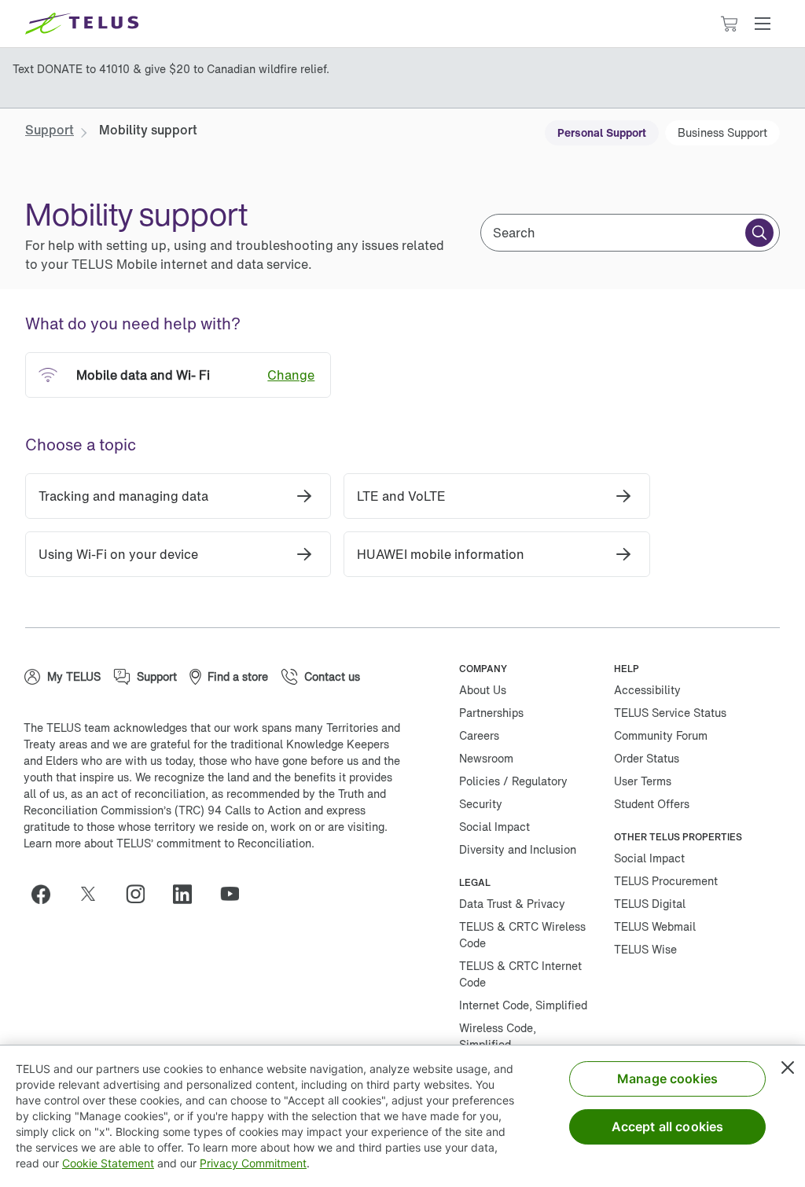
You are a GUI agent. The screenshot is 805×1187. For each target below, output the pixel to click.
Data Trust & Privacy (512, 903)
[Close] (787, 1067)
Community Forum (661, 735)
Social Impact (494, 826)
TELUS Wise (645, 949)
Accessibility (647, 690)
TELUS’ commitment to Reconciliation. (215, 843)
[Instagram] (141, 893)
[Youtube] (235, 893)
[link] (49, 129)
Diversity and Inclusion (517, 849)
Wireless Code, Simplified (497, 1036)
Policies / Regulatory (513, 781)
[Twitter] (94, 893)
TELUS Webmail (655, 926)
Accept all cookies (668, 1126)
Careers (479, 735)
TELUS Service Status (670, 712)
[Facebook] (47, 893)
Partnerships (491, 712)
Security (480, 804)
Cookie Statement (108, 1163)
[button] (762, 23)
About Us (482, 690)
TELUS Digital (650, 903)
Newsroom (486, 758)
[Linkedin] (188, 893)
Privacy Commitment (253, 1163)
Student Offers (651, 804)
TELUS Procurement (666, 881)
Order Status (646, 758)
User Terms (642, 781)
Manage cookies (667, 1078)
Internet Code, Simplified (523, 1005)
